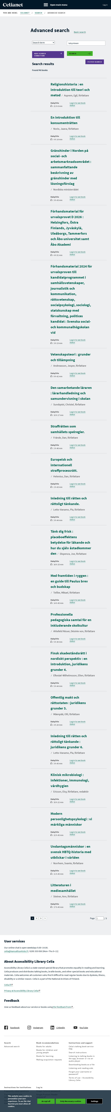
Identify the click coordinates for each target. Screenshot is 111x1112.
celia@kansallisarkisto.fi (16, 951)
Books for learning (44, 1056)
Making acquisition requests (49, 1059)
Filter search (95, 61)
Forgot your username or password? (80, 1073)
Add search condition (40, 54)
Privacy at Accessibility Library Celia (21, 990)
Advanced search (12, 1046)
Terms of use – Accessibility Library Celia (81, 1079)
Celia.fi (7, 984)
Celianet (25, 13)
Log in (105, 5)
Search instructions (78, 1052)
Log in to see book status (77, 104)
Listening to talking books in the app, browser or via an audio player (82, 1058)
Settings (94, 1101)
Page (92, 918)
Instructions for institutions (17, 1087)
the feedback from (62, 1006)
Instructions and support (80, 1043)
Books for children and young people (46, 1051)
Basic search (80, 32)
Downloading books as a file (82, 1064)
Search (39, 13)
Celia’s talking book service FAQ (81, 1047)
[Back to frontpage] (13, 5)
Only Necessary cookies (70, 1101)
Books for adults (43, 1046)
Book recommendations (47, 1043)
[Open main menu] (55, 4)
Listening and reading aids (81, 1068)
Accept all (46, 1101)
